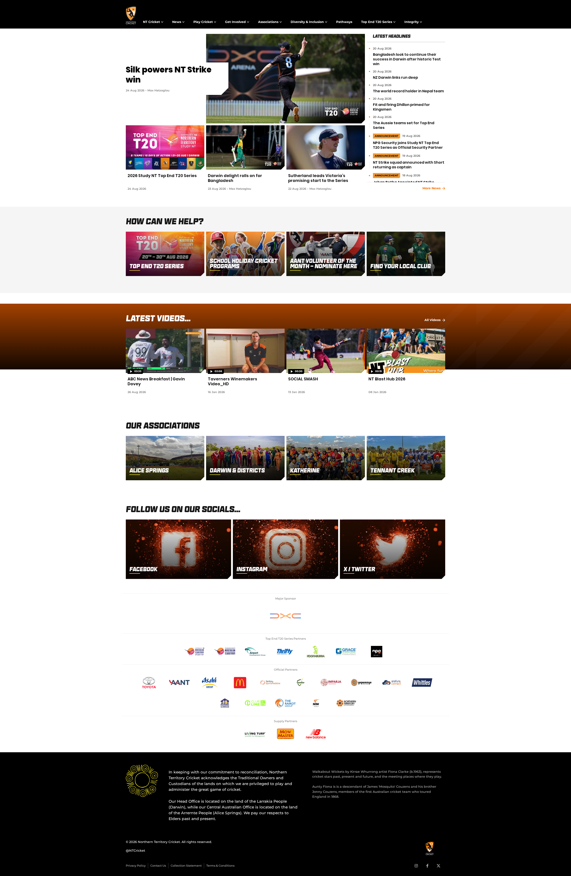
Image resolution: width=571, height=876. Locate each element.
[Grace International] (346, 651)
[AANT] (179, 682)
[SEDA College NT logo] (316, 703)
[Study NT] (194, 651)
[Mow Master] (285, 734)
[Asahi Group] (209, 682)
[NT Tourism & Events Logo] (225, 651)
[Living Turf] (255, 734)
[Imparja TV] (331, 682)
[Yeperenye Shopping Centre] (361, 682)
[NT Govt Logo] (346, 703)
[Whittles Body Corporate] (422, 682)
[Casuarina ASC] (225, 703)
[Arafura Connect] (391, 682)
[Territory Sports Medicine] (270, 682)
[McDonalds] (240, 682)
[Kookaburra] (316, 651)
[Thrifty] (285, 651)
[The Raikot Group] (285, 703)
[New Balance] (316, 734)
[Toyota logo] (149, 682)
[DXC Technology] (285, 616)
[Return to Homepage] (131, 15)
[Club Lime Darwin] (255, 703)
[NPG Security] (376, 651)
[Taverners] (300, 682)
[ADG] (255, 651)
